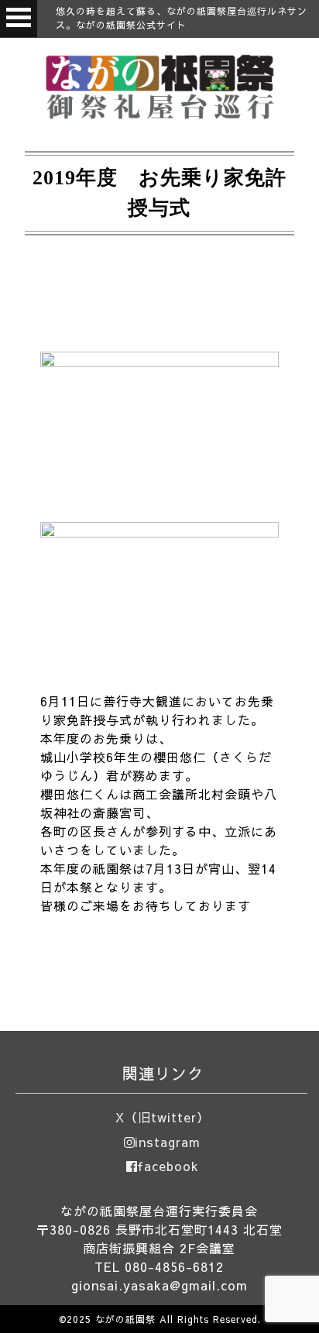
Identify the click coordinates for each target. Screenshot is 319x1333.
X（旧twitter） (162, 1116)
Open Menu (18, 18)
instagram (168, 1141)
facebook (168, 1165)
